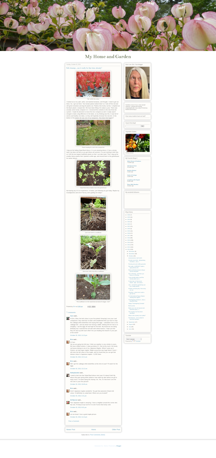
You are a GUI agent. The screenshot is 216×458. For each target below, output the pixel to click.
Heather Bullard (131, 170)
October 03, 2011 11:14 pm (78, 417)
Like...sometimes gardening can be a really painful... (136, 285)
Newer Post (70, 429)
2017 (128, 235)
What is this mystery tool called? (137, 315)
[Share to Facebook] (93, 306)
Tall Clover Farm (132, 166)
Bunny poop (131, 305)
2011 (128, 249)
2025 (128, 217)
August (131, 324)
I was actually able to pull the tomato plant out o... (136, 278)
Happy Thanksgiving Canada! (136, 303)
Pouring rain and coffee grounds (137, 264)
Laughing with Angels (133, 180)
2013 (128, 244)
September (132, 322)
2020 (128, 228)
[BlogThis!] (90, 306)
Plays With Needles (132, 184)
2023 (128, 221)
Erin (71, 339)
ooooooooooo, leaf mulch (135, 258)
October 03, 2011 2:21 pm (78, 396)
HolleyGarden (74, 373)
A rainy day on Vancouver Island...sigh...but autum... (136, 281)
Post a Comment (74, 421)
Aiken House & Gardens (134, 161)
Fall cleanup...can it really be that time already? (136, 318)
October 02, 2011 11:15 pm (78, 335)
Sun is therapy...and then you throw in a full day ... (136, 274)
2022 (128, 224)
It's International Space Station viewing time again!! (136, 296)
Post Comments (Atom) (97, 435)
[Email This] (88, 306)
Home (93, 429)
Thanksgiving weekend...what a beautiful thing (136, 300)
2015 (128, 240)
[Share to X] (91, 306)
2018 (128, 233)
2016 (128, 237)
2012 (128, 247)
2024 (128, 219)
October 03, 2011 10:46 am (78, 384)
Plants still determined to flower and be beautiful (136, 270)
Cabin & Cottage (132, 175)
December (132, 251)
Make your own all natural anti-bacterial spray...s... (136, 308)
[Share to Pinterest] (95, 306)
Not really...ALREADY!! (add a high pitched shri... (136, 267)
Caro (71, 316)
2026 (128, 215)
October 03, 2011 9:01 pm (78, 407)
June (130, 329)
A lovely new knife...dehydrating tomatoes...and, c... (136, 261)
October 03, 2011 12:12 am (78, 368)
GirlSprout (73, 400)
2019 (128, 231)
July (130, 326)
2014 (128, 242)
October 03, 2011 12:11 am (78, 357)
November (132, 253)
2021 (128, 226)
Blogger (118, 446)
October (131, 256)
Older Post (116, 429)
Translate (138, 341)
